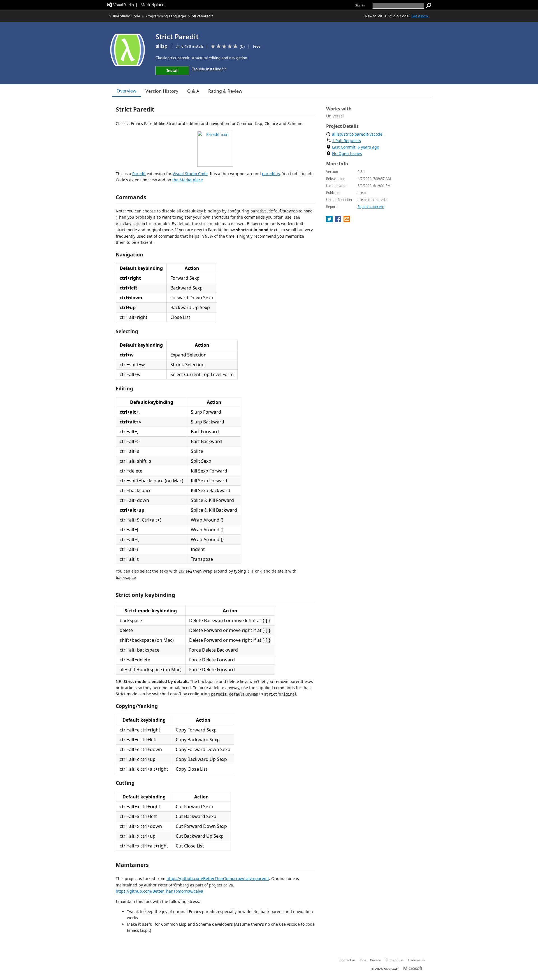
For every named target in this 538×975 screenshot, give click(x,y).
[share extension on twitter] (330, 220)
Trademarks (416, 960)
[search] (429, 5)
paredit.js (271, 173)
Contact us (347, 960)
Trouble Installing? (207, 68)
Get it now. (420, 15)
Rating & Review (225, 91)
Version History (161, 91)
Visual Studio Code (124, 15)
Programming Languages (166, 15)
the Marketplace (187, 179)
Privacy (375, 960)
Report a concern (371, 206)
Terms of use (394, 960)
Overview (126, 91)
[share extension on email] (347, 220)
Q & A (193, 91)
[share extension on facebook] (338, 220)
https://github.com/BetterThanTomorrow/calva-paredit (217, 878)
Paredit (139, 173)
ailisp (162, 45)
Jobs (363, 960)
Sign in (360, 5)
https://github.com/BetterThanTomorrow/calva (159, 891)
